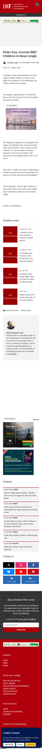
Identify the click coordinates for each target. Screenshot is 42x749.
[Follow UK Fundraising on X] (8, 565)
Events (19, 67)
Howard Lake (12, 63)
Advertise (36, 419)
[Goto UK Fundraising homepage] (20, 6)
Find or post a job (10, 691)
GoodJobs (12, 354)
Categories (20, 15)
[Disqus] (21, 388)
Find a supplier (9, 683)
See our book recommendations (16, 686)
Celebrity (13, 67)
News (39, 63)
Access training (9, 688)
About (5, 709)
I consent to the (21, 619)
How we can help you (11, 680)
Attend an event (9, 694)
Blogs (5, 663)
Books (5, 665)
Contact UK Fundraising (13, 711)
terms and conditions (27, 619)
